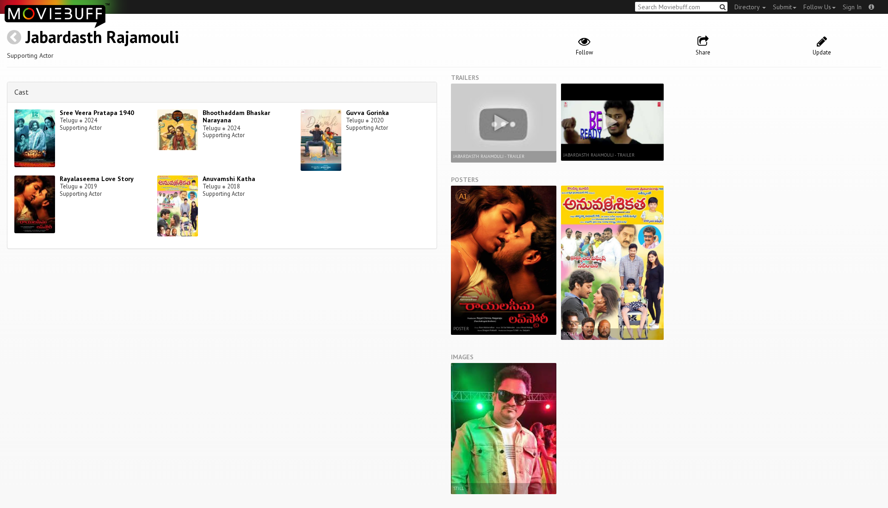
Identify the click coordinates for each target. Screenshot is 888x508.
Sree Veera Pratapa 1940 (97, 113)
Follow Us (817, 7)
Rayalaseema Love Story (97, 179)
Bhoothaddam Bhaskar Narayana (236, 117)
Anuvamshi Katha (229, 179)
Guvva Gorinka (367, 113)
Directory (747, 7)
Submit (782, 7)
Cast (21, 92)
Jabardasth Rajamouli (102, 37)
